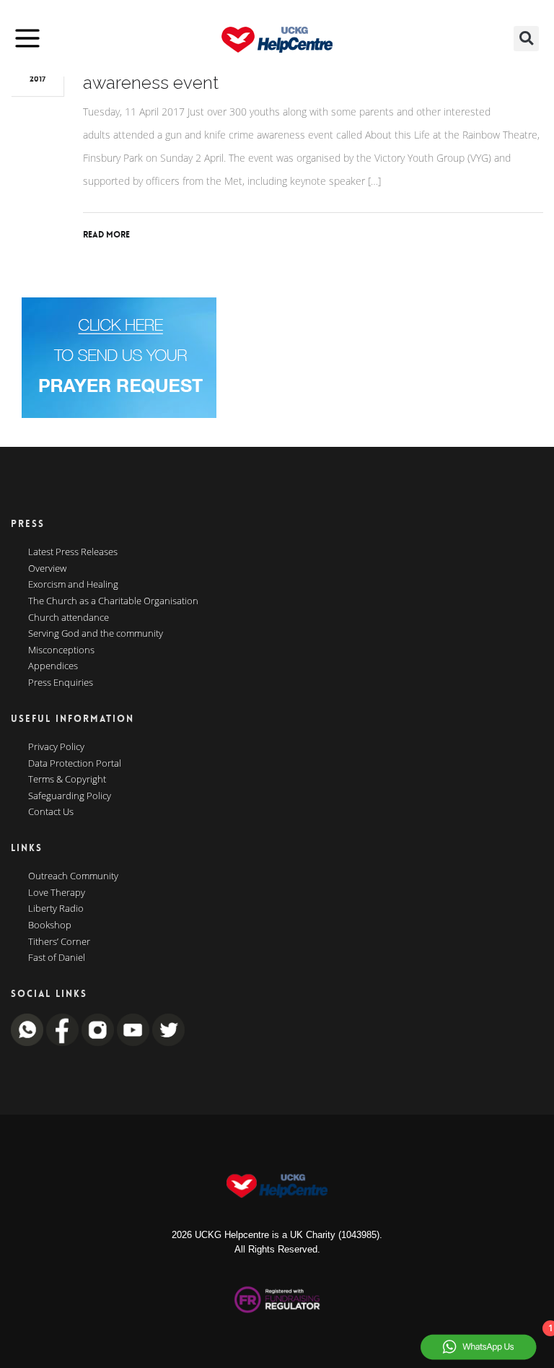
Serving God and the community (95, 634)
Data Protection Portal (74, 764)
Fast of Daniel (56, 958)
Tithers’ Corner (59, 942)
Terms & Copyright (67, 779)
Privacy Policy (56, 747)
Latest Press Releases (73, 552)
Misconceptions (61, 650)
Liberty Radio (56, 909)
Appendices (53, 666)
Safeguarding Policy (69, 796)
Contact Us (51, 812)
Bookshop (49, 925)
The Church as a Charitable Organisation (113, 601)
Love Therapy (56, 893)
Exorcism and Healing (73, 585)
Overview (47, 569)
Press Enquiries (60, 683)
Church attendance (68, 618)
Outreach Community (73, 876)
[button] (526, 38)
